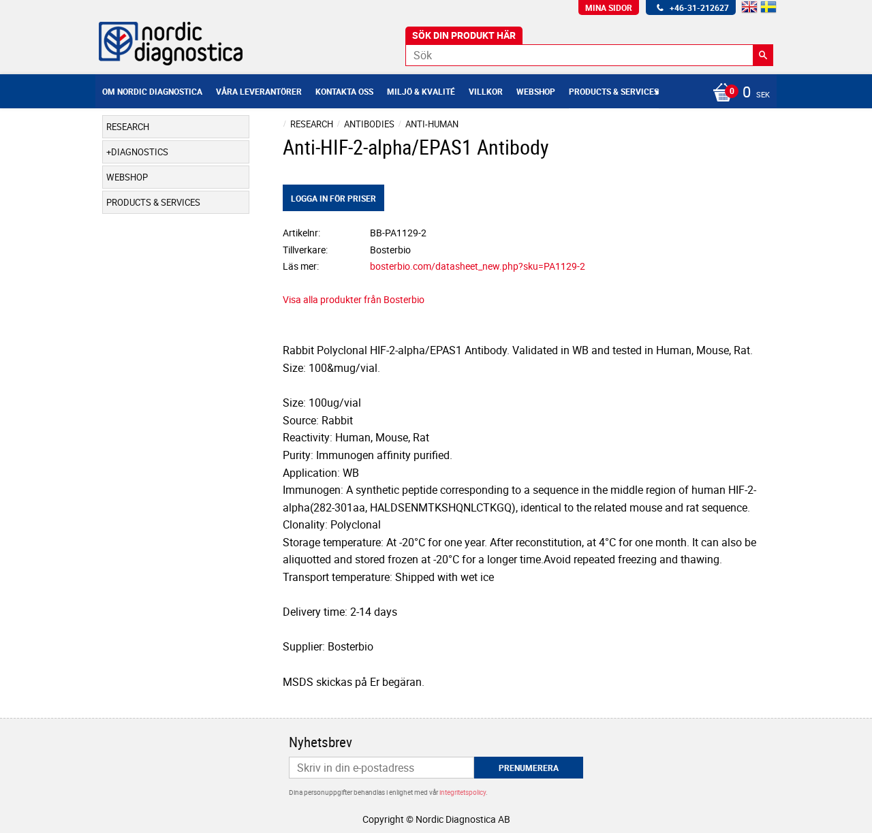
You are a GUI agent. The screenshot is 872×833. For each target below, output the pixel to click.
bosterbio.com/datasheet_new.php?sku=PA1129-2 (477, 266)
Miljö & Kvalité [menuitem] (421, 91)
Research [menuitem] (127, 127)
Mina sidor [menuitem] (608, 7)
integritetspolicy (462, 792)
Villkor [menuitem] (486, 91)
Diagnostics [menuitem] (139, 152)
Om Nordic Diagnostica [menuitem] (152, 91)
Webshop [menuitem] (535, 91)
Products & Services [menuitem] (614, 91)
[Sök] (763, 55)
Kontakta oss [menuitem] (344, 91)
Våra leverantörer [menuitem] (259, 91)
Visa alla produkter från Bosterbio (353, 299)
